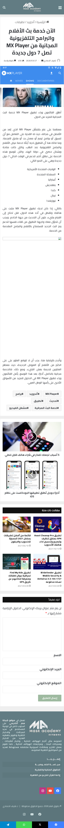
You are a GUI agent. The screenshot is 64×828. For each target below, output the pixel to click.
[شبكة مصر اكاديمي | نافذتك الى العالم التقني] (32, 7)
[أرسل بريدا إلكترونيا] (42, 60)
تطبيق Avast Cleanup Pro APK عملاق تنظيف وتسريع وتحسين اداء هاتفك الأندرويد (47, 540)
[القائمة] (60, 8)
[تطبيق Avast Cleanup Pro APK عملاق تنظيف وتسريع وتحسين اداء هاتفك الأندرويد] (47, 524)
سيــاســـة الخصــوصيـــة (47, 764)
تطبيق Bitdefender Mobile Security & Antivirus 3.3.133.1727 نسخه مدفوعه (49, 577)
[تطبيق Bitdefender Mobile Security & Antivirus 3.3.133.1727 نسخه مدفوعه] (47, 561)
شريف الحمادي (50, 60)
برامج (18, 393)
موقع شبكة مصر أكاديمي (13, 721)
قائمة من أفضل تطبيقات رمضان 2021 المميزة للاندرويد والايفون (17, 538)
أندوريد (30, 22)
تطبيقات (20, 22)
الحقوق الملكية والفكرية (47, 770)
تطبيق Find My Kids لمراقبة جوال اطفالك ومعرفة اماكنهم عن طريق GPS (19, 577)
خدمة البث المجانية (46, 407)
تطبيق (38, 400)
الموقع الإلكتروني (49, 683)
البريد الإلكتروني (50, 669)
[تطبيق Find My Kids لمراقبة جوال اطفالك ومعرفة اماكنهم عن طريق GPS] (17, 561)
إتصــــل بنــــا (53, 759)
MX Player (51, 393)
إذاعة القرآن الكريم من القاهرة (45, 775)
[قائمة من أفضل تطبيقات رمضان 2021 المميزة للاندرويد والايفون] (17, 524)
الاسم (57, 655)
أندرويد (33, 393)
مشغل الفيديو (18, 407)
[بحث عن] (4, 8)
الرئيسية (41, 22)
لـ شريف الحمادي (10, 806)
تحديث (53, 400)
